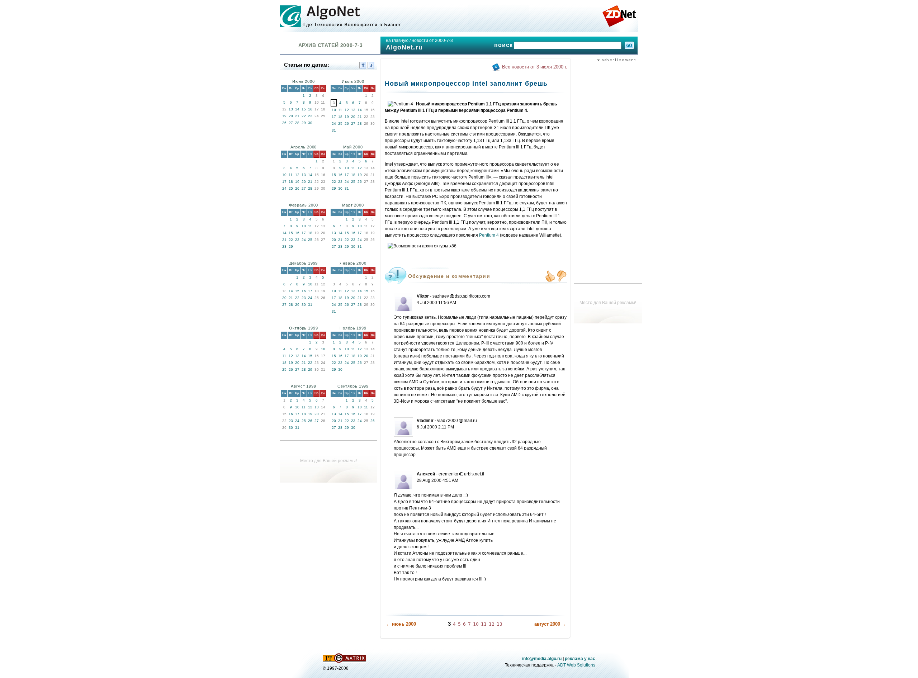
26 (284, 123)
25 (340, 123)
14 (297, 109)
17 (334, 117)
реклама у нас (580, 658)
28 (297, 123)
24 (334, 123)
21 (297, 116)
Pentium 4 (489, 235)
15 (304, 109)
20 (291, 116)
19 (284, 116)
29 (304, 123)
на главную (397, 40)
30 (310, 123)
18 (340, 117)
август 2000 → (550, 624)
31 (334, 130)
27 (291, 123)
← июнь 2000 (401, 624)
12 (347, 110)
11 (340, 110)
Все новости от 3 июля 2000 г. (534, 67)
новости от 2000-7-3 (432, 40)
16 (310, 109)
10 (334, 110)
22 (304, 116)
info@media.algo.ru (542, 658)
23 (310, 116)
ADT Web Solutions (576, 665)
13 (291, 109)
